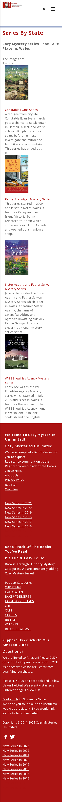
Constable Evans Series (21, 110)
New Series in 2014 (18, 536)
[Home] (12, 5)
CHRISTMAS (13, 587)
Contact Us (10, 699)
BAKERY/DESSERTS (18, 596)
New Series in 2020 (18, 508)
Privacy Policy (14, 480)
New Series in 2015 (18, 531)
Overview (11, 489)
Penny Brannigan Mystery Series (28, 199)
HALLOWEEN (14, 592)
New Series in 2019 (18, 512)
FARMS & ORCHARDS (19, 601)
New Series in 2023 (15, 746)
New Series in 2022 (15, 751)
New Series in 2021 (18, 503)
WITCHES (11, 624)
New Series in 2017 (18, 522)
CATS (8, 610)
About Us (11, 475)
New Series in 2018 (18, 517)
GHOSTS (11, 615)
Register (11, 485)
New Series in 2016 (18, 526)
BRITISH (10, 620)
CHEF (8, 606)
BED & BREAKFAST (18, 629)
